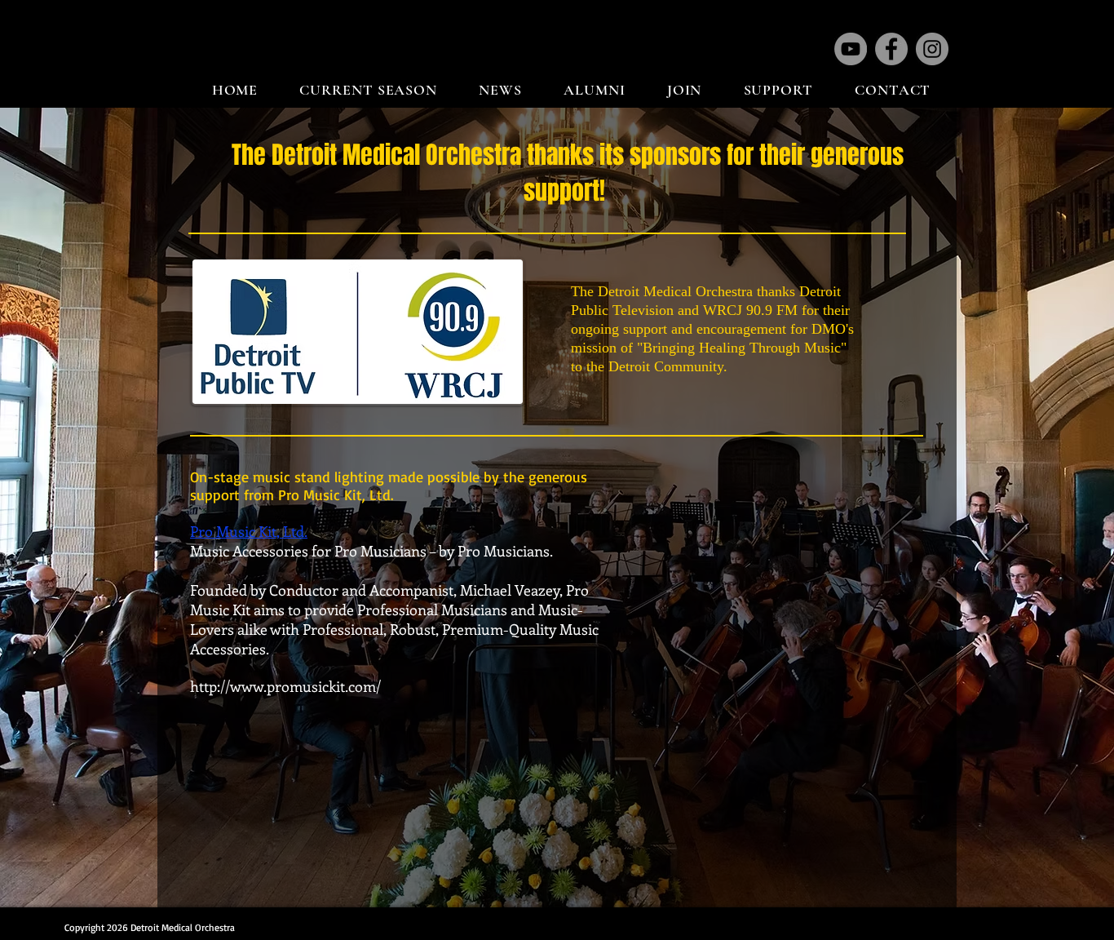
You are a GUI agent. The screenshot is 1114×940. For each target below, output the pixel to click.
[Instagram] (932, 49)
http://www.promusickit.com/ (285, 686)
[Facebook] (891, 49)
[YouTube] (850, 49)
